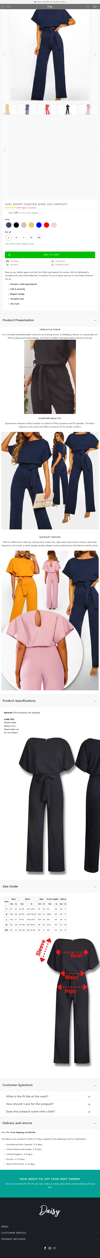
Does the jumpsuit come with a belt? (30, 1111)
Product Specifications (19, 700)
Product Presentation (18, 320)
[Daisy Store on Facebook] (45, 1248)
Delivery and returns (17, 1123)
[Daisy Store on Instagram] (50, 1248)
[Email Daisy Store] (55, 1248)
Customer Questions (18, 1085)
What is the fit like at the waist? (27, 1096)
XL (31, 237)
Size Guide (10, 886)
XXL (39, 237)
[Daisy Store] (50, 6)
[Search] (87, 6)
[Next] (95, 54)
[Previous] (5, 54)
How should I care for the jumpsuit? (30, 1104)
